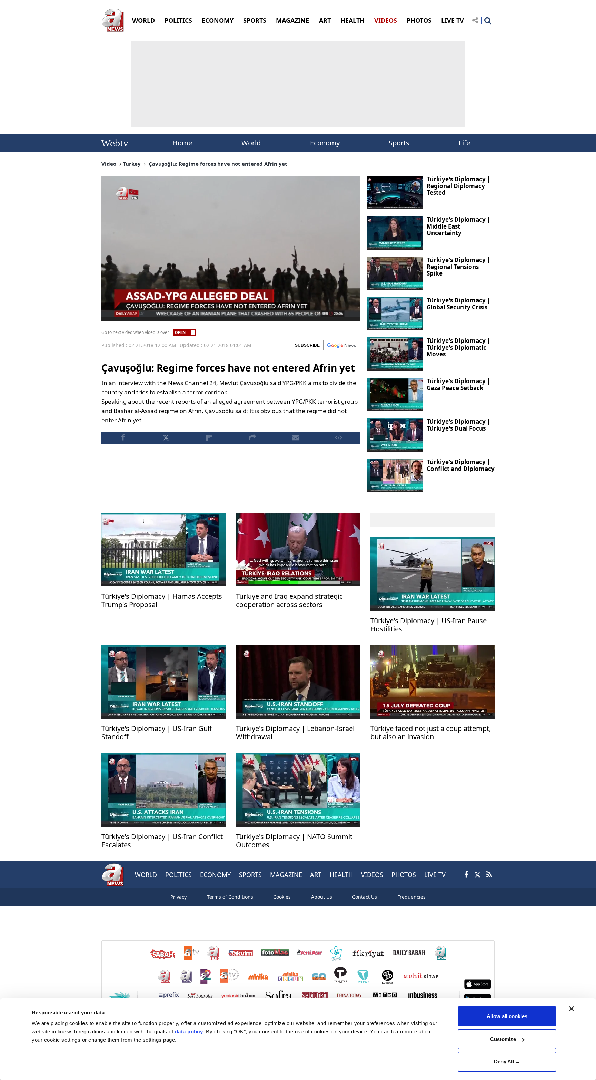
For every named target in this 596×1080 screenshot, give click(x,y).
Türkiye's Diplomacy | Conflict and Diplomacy (461, 465)
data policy (189, 1031)
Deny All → (507, 1061)
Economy (325, 142)
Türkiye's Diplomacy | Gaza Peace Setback (458, 384)
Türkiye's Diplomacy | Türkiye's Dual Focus (458, 424)
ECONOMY (218, 20)
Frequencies (411, 897)
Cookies (282, 897)
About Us (321, 897)
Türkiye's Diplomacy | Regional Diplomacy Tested (458, 185)
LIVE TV (452, 20)
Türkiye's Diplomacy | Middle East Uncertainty (458, 226)
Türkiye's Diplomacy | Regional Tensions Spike (458, 266)
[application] (230, 248)
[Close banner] (571, 1008)
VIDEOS (385, 20)
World (251, 142)
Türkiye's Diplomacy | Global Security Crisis (458, 303)
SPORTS (254, 20)
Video (108, 163)
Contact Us (364, 897)
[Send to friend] (295, 438)
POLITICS (178, 20)
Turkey (132, 163)
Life (464, 142)
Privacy (178, 897)
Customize (503, 1039)
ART (325, 20)
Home (182, 142)
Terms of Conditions (230, 897)
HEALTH (352, 20)
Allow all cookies (507, 1016)
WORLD (143, 20)
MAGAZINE (292, 20)
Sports (399, 142)
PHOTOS (419, 20)
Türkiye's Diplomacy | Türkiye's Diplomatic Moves (458, 347)
